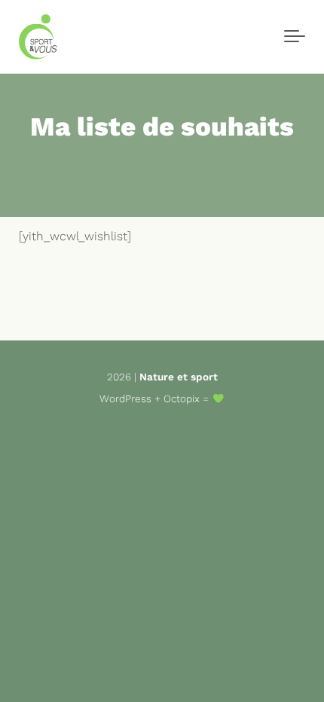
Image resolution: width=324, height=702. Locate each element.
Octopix (182, 398)
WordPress (125, 398)
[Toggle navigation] (294, 36)
